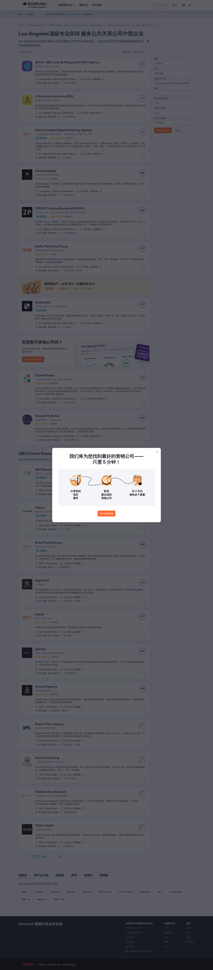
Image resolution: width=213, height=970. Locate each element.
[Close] (157, 451)
